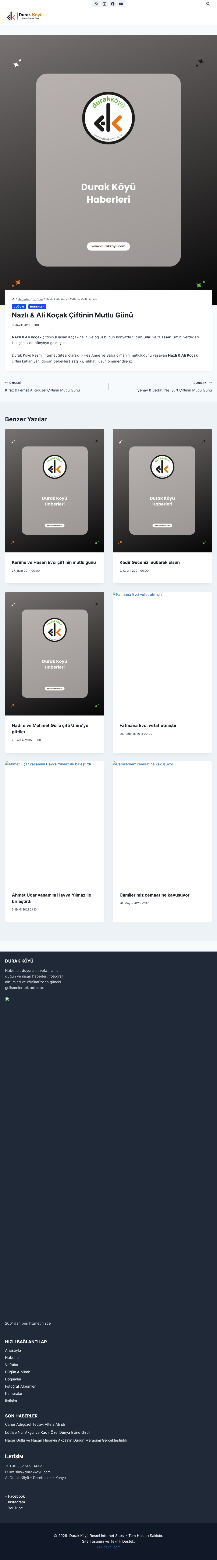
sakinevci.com (109, 1547)
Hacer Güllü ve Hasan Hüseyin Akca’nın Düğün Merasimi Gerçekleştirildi (66, 1440)
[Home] (13, 299)
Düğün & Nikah (17, 1372)
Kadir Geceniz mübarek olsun (150, 562)
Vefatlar (11, 1365)
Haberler (37, 306)
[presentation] (54, 490)
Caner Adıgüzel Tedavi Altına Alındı (35, 1424)
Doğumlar (13, 1379)
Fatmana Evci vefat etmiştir (148, 725)
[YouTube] (121, 3)
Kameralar (13, 1393)
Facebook (16, 1496)
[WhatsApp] (96, 3)
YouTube (15, 1508)
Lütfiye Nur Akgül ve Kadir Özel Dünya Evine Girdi (47, 1432)
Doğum (19, 306)
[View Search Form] (208, 4)
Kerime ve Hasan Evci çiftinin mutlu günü (54, 562)
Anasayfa (13, 1350)
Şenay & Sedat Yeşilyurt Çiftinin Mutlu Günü (174, 386)
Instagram (16, 1502)
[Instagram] (104, 3)
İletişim (11, 1401)
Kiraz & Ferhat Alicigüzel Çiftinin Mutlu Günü (42, 386)
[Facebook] (112, 3)
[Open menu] (208, 16)
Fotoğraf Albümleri (20, 1386)
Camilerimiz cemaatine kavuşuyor (154, 895)
